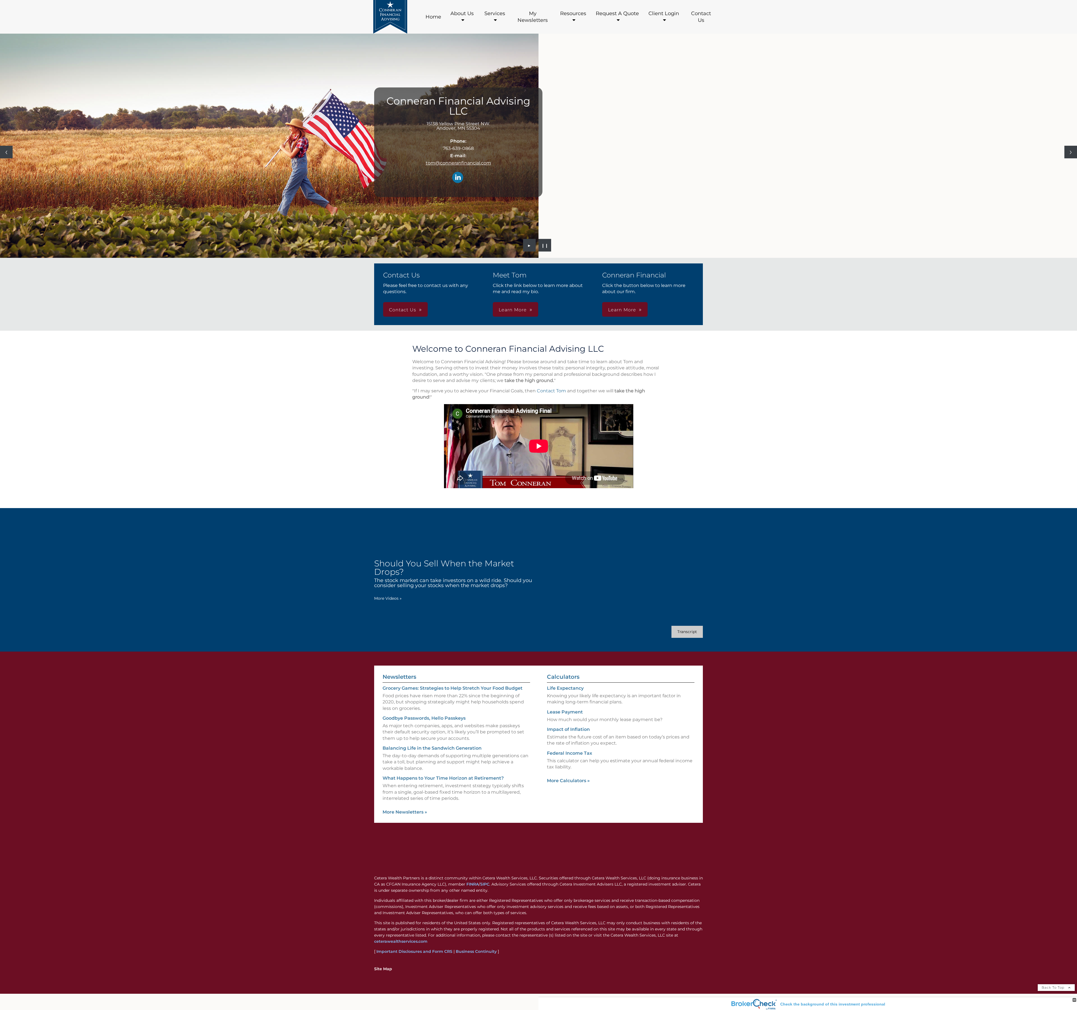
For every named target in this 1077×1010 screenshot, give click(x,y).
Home (433, 17)
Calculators (563, 676)
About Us (462, 13)
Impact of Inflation (568, 729)
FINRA (472, 884)
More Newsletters (405, 812)
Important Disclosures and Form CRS (414, 951)
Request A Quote (617, 13)
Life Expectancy (565, 688)
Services (494, 13)
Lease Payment (565, 712)
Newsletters (399, 676)
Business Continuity (476, 951)
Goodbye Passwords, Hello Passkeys (424, 718)
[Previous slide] (6, 152)
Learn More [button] (513, 309)
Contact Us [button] (402, 309)
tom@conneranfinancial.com (458, 163)
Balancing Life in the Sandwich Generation (432, 748)
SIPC (484, 884)
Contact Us (701, 16)
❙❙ (545, 245)
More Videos (388, 598)
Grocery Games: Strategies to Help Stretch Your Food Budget (453, 688)
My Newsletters (532, 16)
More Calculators (568, 780)
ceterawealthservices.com (400, 941)
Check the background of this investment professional (832, 1004)
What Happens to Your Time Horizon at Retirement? (443, 778)
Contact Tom (551, 390)
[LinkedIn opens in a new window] (457, 178)
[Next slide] (1070, 152)
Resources (573, 13)
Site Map (383, 968)
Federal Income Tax (569, 753)
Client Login (663, 13)
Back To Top (1054, 987)
